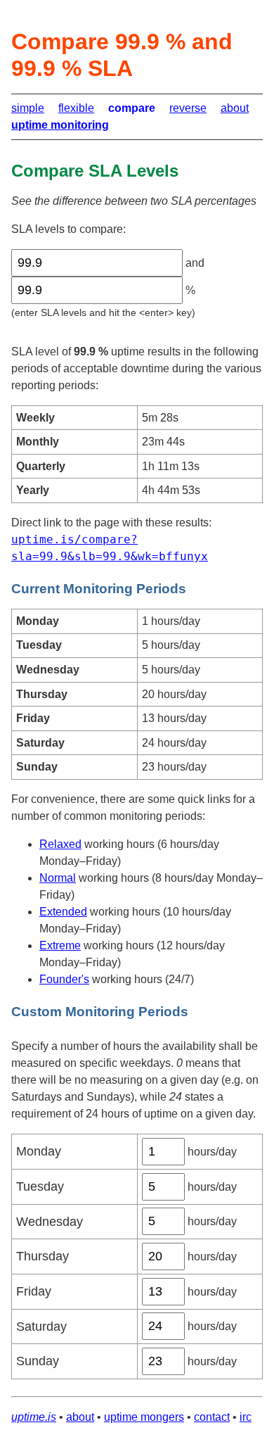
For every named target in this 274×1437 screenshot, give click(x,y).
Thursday (42, 1256)
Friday (33, 1291)
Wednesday (49, 1222)
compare (131, 108)
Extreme (60, 945)
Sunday (37, 1361)
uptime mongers (144, 1417)
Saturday (41, 1326)
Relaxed (60, 844)
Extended (63, 912)
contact (212, 1417)
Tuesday (40, 1186)
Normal (57, 878)
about (235, 108)
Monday (38, 1151)
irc (246, 1417)
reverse (188, 108)
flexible (76, 108)
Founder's (64, 979)
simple (27, 108)
